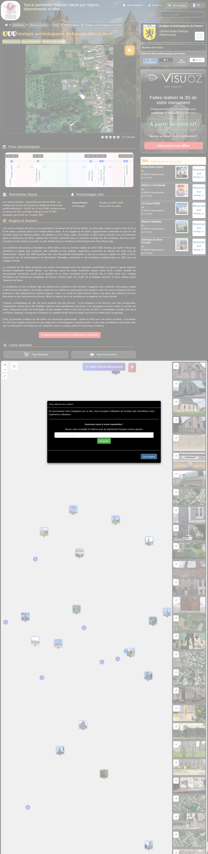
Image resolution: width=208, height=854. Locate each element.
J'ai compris (149, 456)
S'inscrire (104, 441)
